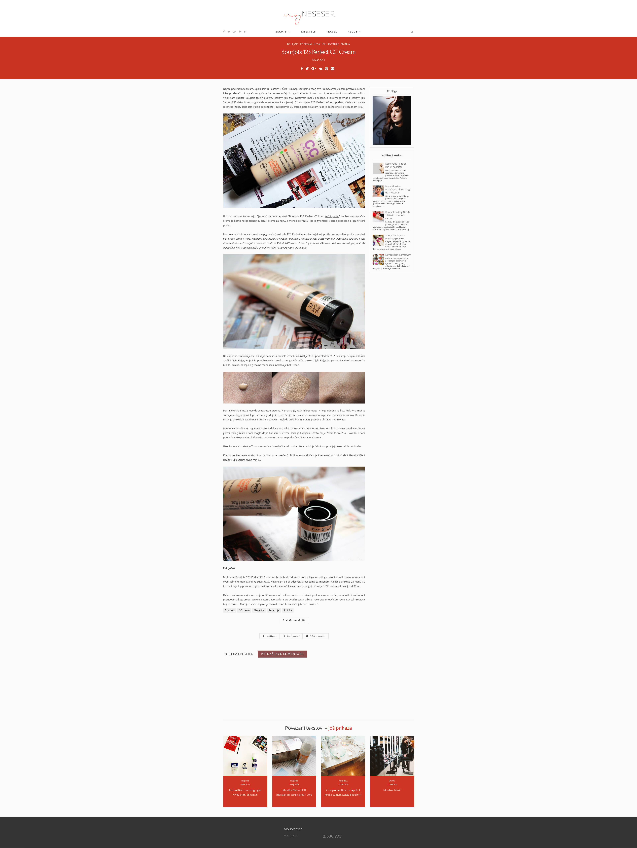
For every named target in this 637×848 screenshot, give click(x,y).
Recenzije (333, 44)
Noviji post (271, 636)
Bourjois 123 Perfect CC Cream (318, 52)
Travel (331, 31)
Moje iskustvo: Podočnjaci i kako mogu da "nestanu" (398, 189)
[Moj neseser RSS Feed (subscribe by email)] (240, 31)
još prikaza (340, 727)
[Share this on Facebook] (303, 69)
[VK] (321, 69)
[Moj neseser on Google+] (234, 31)
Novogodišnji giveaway (398, 254)
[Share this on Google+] (314, 69)
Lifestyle (308, 31)
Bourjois (292, 44)
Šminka (345, 44)
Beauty (281, 31)
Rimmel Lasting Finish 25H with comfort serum (397, 215)
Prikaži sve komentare (282, 654)
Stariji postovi (292, 636)
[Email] (333, 69)
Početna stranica (317, 636)
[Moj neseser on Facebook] (224, 31)
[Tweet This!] (308, 69)
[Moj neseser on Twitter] (229, 31)
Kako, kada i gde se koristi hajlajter (395, 165)
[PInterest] (327, 69)
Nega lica (319, 44)
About (352, 31)
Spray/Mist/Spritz (395, 235)
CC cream (306, 44)
